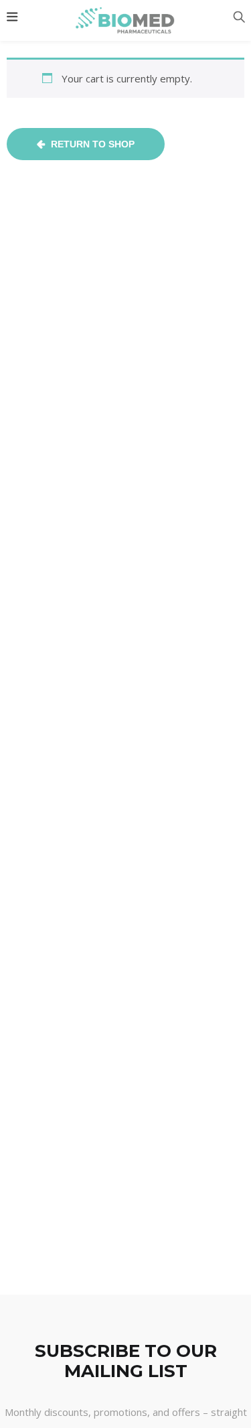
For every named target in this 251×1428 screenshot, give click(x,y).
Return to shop (91, 144)
